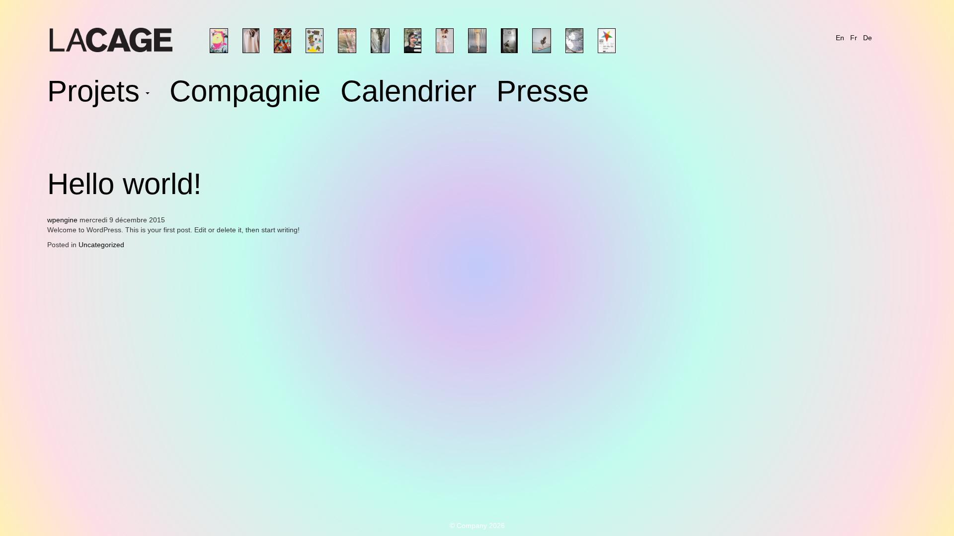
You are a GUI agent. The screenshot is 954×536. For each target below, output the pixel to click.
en (840, 38)
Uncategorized (101, 245)
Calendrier (408, 93)
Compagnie (244, 93)
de (867, 38)
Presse (542, 93)
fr (853, 38)
